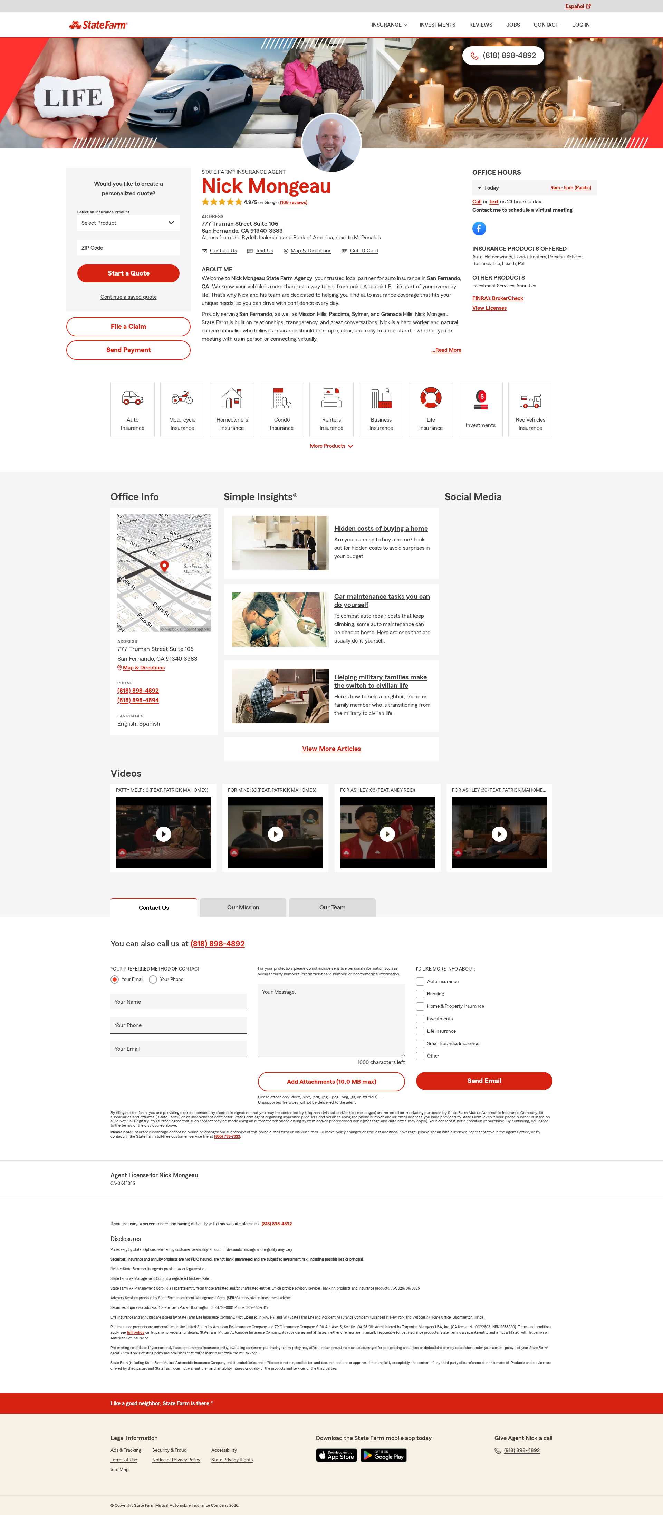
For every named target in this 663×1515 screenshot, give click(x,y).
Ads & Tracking (125, 1450)
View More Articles (331, 748)
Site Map (119, 1469)
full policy (135, 1332)
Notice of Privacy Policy (176, 1460)
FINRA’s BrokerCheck (497, 298)
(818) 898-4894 (138, 700)
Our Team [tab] (332, 907)
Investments (437, 25)
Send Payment (128, 350)
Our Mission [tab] (243, 907)
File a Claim (128, 326)
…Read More (446, 350)
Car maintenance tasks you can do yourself (382, 600)
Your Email (132, 979)
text (494, 201)
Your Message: (279, 992)
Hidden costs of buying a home (381, 528)
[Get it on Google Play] (384, 1455)
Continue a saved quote (128, 297)
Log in (581, 25)
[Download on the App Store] (336, 1455)
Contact (546, 25)
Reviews (480, 25)
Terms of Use (123, 1460)
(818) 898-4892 (138, 690)
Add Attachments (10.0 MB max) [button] (331, 1082)
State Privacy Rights (232, 1460)
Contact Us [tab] (154, 908)
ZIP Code (92, 248)
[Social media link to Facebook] (479, 228)
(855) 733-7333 (227, 1136)
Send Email (484, 1081)
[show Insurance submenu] (404, 25)
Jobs (513, 25)
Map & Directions (144, 667)
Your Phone (171, 979)
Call (477, 201)
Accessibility (224, 1450)
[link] (98, 25)
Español (575, 6)
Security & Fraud (169, 1450)
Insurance (387, 25)
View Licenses (489, 308)
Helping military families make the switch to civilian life (380, 681)
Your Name (128, 1002)
